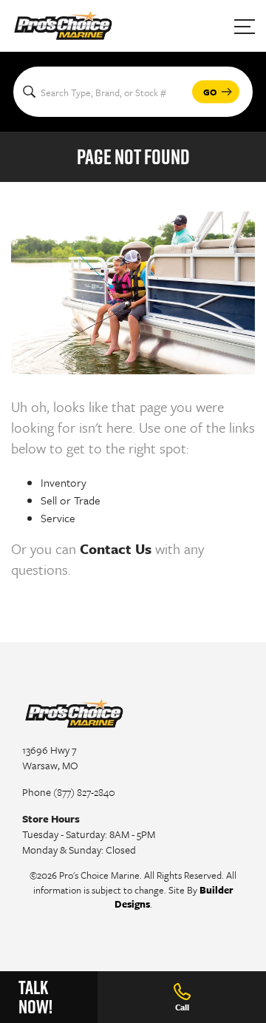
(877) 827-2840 (84, 792)
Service (58, 518)
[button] (215, 92)
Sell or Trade (70, 500)
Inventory (63, 482)
